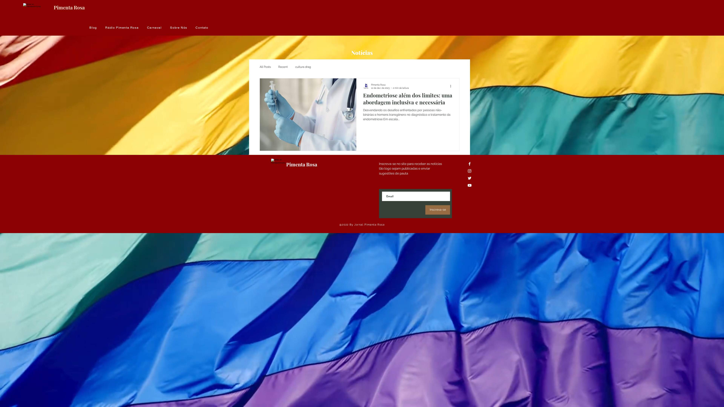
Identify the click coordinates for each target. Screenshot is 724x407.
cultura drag (303, 67)
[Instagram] (469, 171)
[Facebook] (469, 163)
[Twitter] (469, 178)
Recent (283, 67)
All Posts (265, 67)
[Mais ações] (452, 86)
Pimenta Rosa (69, 7)
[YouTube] (469, 185)
